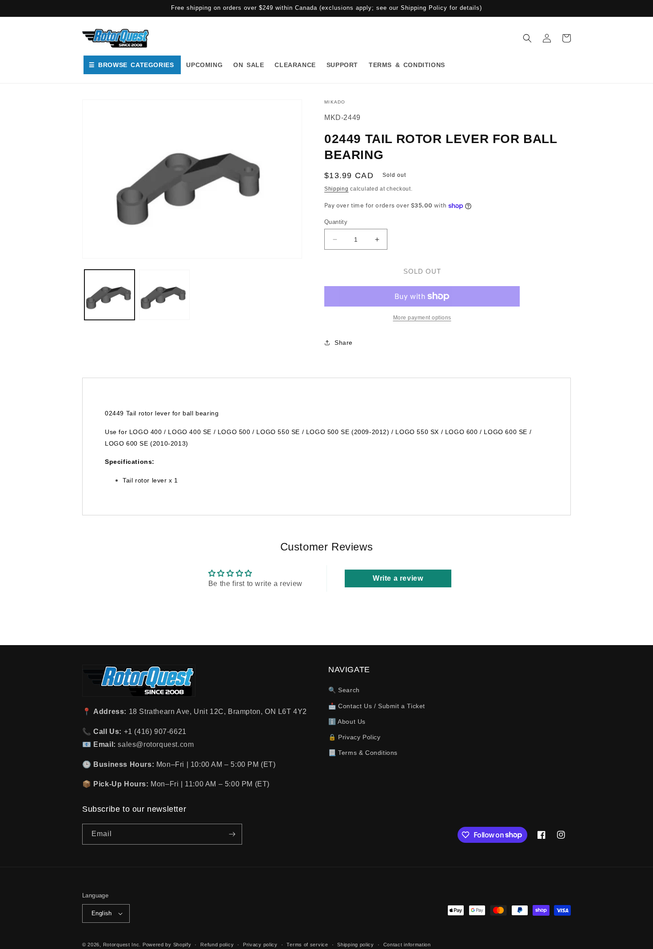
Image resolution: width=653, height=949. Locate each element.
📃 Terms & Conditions (363, 752)
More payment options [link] (422, 318)
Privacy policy (260, 944)
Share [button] (343, 342)
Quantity (335, 222)
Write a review (398, 578)
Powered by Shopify (167, 944)
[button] (527, 38)
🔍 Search (344, 690)
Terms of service (307, 944)
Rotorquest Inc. (122, 944)
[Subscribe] (232, 834)
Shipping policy (355, 944)
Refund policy (217, 944)
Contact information (407, 944)
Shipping (336, 189)
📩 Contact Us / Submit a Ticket (376, 706)
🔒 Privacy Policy (354, 737)
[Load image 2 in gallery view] (164, 295)
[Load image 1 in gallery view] (109, 295)
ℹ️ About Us (347, 721)
